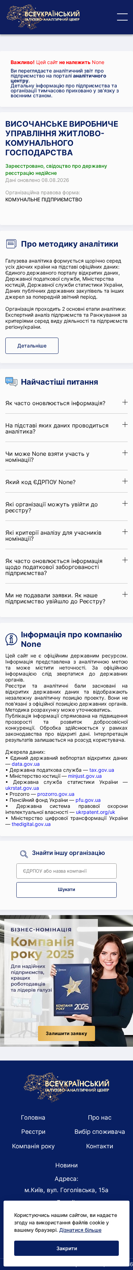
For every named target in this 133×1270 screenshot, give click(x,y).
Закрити (66, 1248)
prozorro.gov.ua (55, 794)
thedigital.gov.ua (31, 824)
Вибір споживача (99, 1131)
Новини (66, 1165)
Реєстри (33, 1131)
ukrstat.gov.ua (22, 788)
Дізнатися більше (80, 1230)
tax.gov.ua (101, 770)
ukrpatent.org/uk (95, 812)
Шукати (66, 889)
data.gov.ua (26, 764)
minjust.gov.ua (85, 776)
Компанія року (33, 1146)
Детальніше (31, 346)
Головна (33, 1117)
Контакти (99, 1146)
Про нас (99, 1117)
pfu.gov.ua (88, 800)
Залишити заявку (66, 1033)
